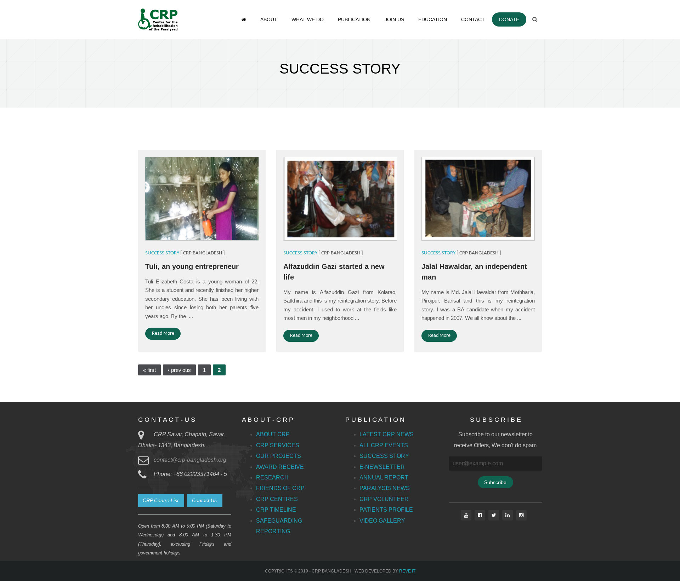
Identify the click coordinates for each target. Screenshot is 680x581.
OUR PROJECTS (278, 456)
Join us (394, 19)
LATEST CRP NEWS (386, 434)
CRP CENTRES (277, 499)
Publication (354, 19)
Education (432, 19)
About (268, 19)
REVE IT (407, 571)
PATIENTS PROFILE (386, 510)
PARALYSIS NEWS (384, 488)
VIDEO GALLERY (382, 521)
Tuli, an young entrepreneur (192, 266)
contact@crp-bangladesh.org (190, 460)
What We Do (307, 19)
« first (149, 370)
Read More (163, 333)
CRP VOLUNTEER (384, 499)
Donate (509, 19)
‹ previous (179, 370)
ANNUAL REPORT (383, 477)
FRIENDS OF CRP (280, 488)
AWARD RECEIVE (280, 467)
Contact (473, 19)
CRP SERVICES (277, 445)
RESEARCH (272, 477)
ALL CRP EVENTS (383, 445)
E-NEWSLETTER (382, 467)
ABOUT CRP (273, 434)
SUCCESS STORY (162, 253)
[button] (161, 500)
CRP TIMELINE (276, 510)
